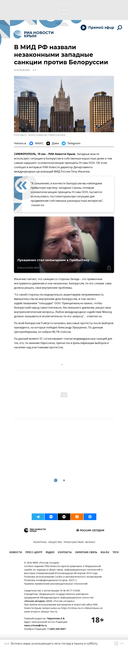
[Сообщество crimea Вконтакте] (51, 516)
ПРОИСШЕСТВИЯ (74, 542)
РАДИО (50, 553)
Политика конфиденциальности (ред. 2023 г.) (50, 580)
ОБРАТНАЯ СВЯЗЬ (86, 553)
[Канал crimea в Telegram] (38, 516)
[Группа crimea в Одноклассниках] (77, 516)
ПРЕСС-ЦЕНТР (33, 553)
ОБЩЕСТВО (55, 542)
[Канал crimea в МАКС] (90, 516)
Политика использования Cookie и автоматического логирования (63, 577)
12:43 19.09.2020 (22, 70)
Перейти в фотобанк (57, 135)
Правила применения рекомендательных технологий (55, 584)
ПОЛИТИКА (40, 542)
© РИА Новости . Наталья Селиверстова (30, 135)
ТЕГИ (115, 553)
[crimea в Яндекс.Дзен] (64, 516)
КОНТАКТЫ (65, 553)
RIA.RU (105, 553)
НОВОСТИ (15, 553)
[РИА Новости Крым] (33, 34)
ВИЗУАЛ (90, 542)
